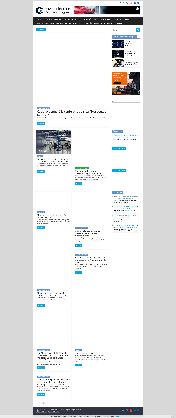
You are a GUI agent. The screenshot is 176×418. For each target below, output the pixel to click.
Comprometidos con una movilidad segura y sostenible (89, 172)
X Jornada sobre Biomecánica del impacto (129, 43)
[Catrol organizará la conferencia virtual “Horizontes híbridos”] (72, 34)
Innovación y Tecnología (93, 23)
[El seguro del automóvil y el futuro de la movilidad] (54, 191)
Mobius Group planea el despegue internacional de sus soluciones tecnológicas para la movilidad (53, 382)
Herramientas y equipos (121, 19)
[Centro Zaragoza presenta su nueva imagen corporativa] (118, 50)
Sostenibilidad (106, 19)
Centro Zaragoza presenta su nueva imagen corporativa (130, 53)
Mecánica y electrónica (45, 23)
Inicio (39, 19)
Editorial (40, 156)
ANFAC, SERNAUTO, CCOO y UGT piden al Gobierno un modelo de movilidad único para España (52, 355)
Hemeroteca (47, 19)
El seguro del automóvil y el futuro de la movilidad (53, 216)
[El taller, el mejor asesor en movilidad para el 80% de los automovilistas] (91, 191)
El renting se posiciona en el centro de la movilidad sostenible (53, 294)
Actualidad (108, 23)
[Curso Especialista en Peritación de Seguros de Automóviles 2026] (118, 60)
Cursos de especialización (87, 353)
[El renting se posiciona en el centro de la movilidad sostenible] (54, 253)
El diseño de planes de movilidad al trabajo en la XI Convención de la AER (90, 260)
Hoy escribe (41, 212)
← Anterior (41, 403)
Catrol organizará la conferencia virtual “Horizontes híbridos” (71, 113)
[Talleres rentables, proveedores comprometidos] (125, 216)
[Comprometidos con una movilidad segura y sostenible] (91, 131)
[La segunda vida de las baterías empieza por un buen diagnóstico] (125, 197)
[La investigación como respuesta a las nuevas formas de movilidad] (54, 131)
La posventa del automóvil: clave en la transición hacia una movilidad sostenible (125, 230)
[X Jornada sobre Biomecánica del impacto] (118, 41)
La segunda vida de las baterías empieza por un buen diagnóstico (125, 201)
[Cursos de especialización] (91, 313)
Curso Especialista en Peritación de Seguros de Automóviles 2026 (131, 62)
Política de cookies (41, 411)
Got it (118, 416)
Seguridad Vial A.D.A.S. (63, 23)
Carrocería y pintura (91, 19)
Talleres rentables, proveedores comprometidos (122, 220)
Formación (118, 23)
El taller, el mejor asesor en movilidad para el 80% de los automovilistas (88, 233)
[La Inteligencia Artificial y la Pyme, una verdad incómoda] (125, 206)
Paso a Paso (77, 23)
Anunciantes (58, 19)
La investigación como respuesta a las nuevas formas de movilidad (53, 160)
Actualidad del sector (73, 19)
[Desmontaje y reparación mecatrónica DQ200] (125, 135)
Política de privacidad (54, 411)
